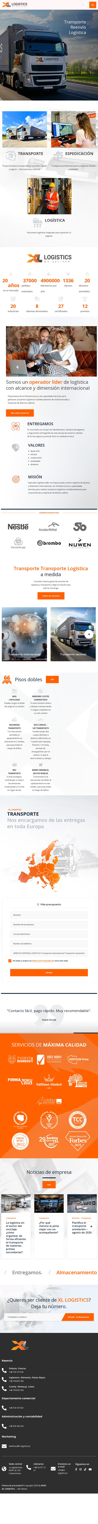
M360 (43, 1485)
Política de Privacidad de (43, 960)
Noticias (75, 1218)
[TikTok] (85, 1469)
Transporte (11, 1218)
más (49, 1184)
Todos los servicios (51, 596)
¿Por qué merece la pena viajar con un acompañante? (49, 1227)
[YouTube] (90, 1469)
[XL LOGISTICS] (15, 4)
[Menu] (92, 5)
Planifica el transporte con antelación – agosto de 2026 (82, 1227)
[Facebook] (76, 1469)
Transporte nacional (73, 659)
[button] (88, 634)
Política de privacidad (12, 1485)
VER (52, 679)
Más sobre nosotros (20, 413)
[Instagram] (80, 1469)
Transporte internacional (24, 659)
